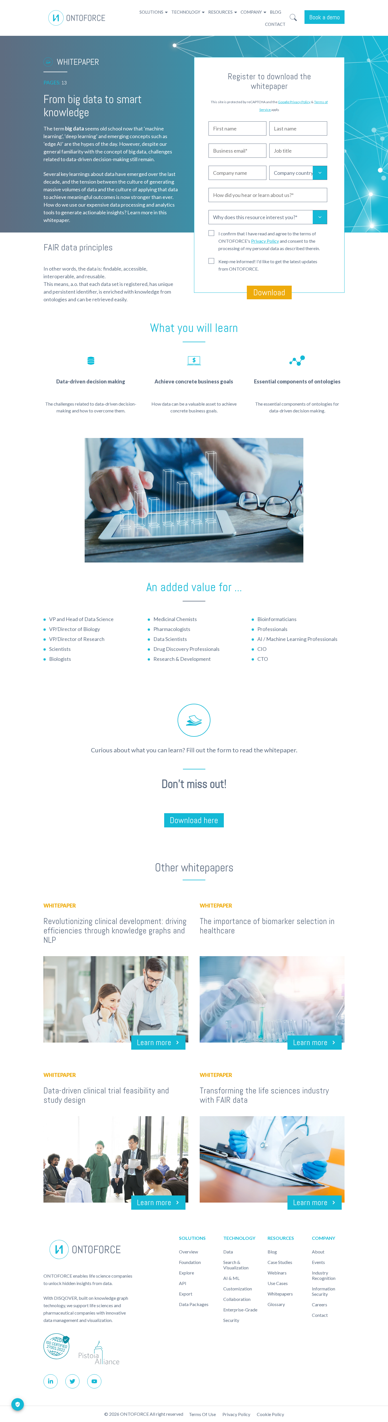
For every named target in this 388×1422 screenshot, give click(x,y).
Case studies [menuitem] (280, 1262)
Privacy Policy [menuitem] (236, 1414)
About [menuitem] (318, 1251)
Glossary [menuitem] (276, 1304)
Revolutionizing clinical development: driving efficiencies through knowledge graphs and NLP (115, 930)
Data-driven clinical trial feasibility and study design (106, 1095)
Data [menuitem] (228, 1251)
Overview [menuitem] (188, 1251)
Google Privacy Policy (294, 102)
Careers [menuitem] (319, 1304)
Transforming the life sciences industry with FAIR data (264, 1095)
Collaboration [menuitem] (237, 1299)
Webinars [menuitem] (277, 1272)
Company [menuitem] (251, 11)
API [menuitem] (182, 1283)
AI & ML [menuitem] (231, 1278)
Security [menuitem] (231, 1320)
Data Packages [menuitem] (193, 1304)
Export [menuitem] (185, 1293)
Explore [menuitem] (186, 1272)
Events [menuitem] (318, 1262)
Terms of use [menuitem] (202, 1414)
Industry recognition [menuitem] (323, 1275)
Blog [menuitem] (275, 11)
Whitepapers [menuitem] (280, 1293)
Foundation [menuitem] (190, 1262)
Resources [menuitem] (220, 11)
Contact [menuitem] (275, 24)
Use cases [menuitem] (278, 1283)
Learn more (154, 1042)
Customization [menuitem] (237, 1288)
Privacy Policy (265, 241)
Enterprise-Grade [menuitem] (240, 1309)
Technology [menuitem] (185, 11)
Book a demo (324, 17)
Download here (194, 820)
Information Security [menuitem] (323, 1291)
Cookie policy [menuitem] (270, 1414)
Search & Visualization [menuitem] (236, 1264)
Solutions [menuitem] (151, 11)
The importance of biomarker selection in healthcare (267, 926)
